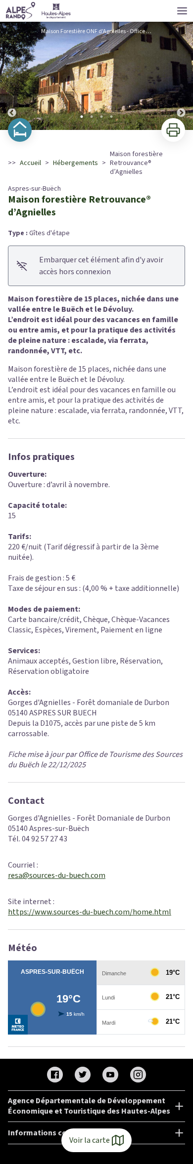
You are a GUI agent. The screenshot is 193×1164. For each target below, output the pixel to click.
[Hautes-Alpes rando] (38, 11)
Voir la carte (89, 1140)
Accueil (30, 163)
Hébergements (75, 163)
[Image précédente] (12, 76)
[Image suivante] (181, 76)
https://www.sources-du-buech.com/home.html (89, 912)
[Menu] (182, 11)
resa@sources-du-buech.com (56, 875)
